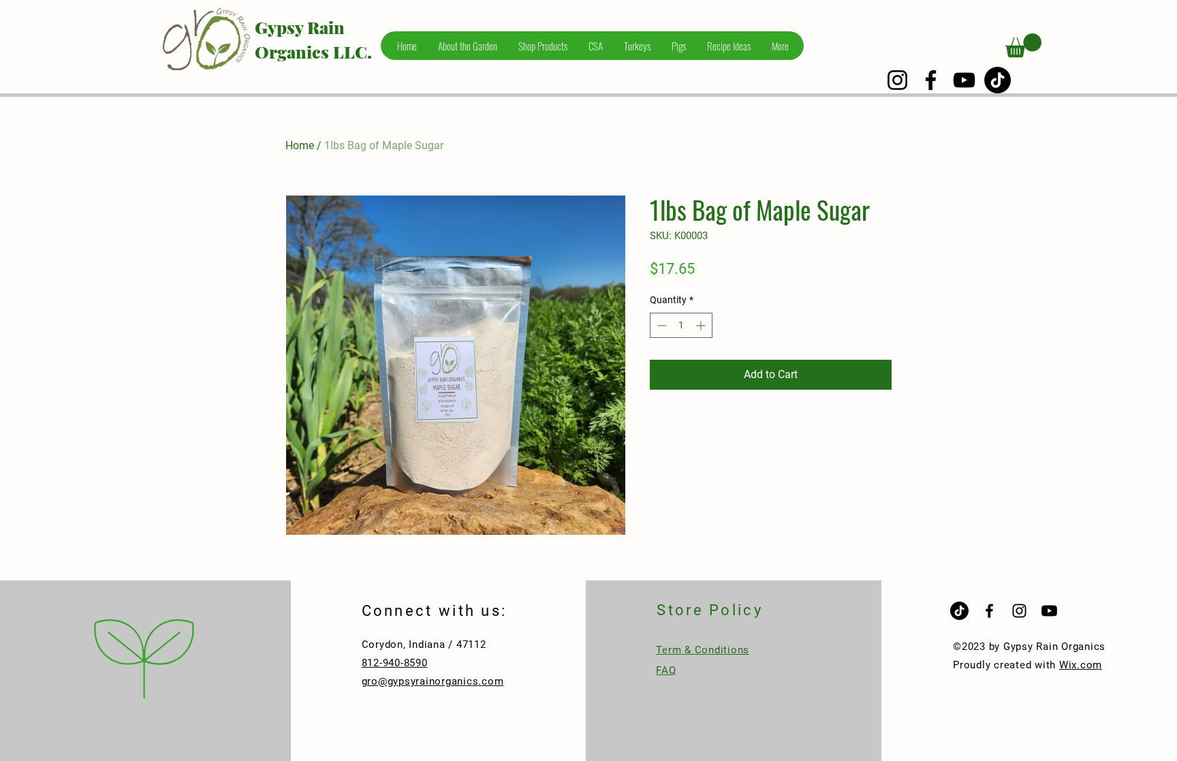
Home (299, 145)
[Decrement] (660, 325)
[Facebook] (930, 80)
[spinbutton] (681, 325)
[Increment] (701, 325)
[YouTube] (964, 80)
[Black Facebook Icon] (989, 611)
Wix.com (1080, 665)
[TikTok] (997, 80)
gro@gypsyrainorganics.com (433, 681)
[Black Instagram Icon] (1019, 611)
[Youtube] (1049, 611)
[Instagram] (897, 80)
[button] (1023, 45)
